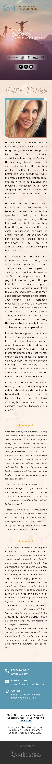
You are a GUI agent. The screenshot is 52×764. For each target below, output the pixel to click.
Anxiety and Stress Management (25, 727)
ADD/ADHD (36, 732)
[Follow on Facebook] (21, 67)
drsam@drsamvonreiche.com (28, 684)
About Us (12, 714)
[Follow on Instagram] (26, 67)
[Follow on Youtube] (31, 67)
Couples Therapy (18, 732)
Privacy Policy (34, 717)
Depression (15, 729)
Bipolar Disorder (32, 729)
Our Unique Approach (31, 714)
